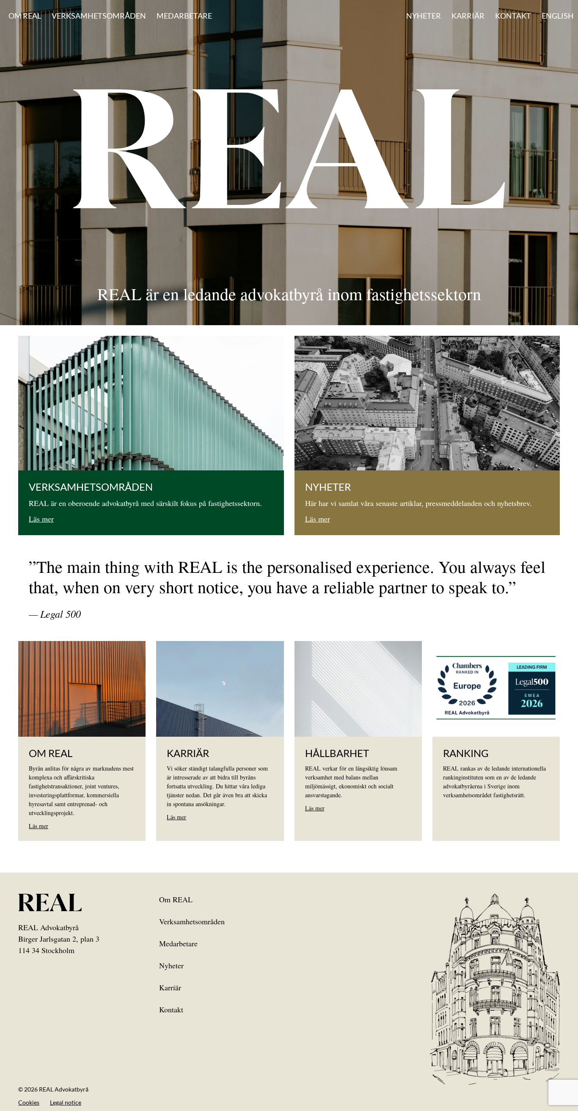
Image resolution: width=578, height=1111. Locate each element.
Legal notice (65, 1102)
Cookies (28, 1102)
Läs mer (41, 519)
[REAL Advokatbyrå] (289, 148)
